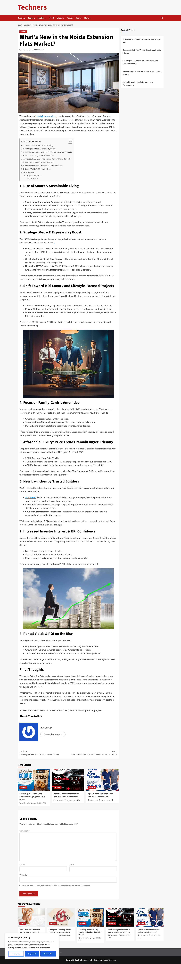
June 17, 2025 (35, 50)
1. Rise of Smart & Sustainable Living (38, 145)
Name (22, 864)
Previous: (39, 753)
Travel (70, 18)
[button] (162, 18)
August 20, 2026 (37, 803)
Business (21, 18)
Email (72, 864)
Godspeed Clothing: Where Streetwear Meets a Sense (142, 51)
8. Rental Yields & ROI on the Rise (37, 169)
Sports (78, 18)
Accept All (48, 954)
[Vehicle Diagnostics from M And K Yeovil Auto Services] (68, 780)
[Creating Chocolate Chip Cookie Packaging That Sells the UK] (34, 780)
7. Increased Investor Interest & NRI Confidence (43, 165)
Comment (24, 831)
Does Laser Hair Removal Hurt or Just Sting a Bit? (141, 40)
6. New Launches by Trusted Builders (38, 162)
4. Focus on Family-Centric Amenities (38, 155)
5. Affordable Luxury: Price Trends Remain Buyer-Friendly (47, 159)
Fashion (31, 18)
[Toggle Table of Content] (69, 142)
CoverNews (98, 960)
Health (41, 18)
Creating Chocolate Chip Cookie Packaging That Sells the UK (32, 796)
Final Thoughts (29, 172)
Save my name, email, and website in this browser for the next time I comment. (56, 885)
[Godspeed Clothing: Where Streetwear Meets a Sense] (61, 917)
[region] (32, 946)
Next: (94, 753)
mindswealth (25, 803)
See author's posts (53, 734)
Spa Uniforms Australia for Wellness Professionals (100, 795)
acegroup (25, 50)
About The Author (34, 175)
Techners (32, 7)
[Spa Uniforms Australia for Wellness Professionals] (102, 780)
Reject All (32, 954)
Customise (16, 954)
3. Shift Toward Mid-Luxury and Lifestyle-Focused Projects (47, 152)
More (86, 18)
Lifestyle (60, 18)
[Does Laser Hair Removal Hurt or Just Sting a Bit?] (31, 917)
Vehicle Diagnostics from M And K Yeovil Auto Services (66, 795)
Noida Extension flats (46, 116)
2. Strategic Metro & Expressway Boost (39, 148)
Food (51, 18)
